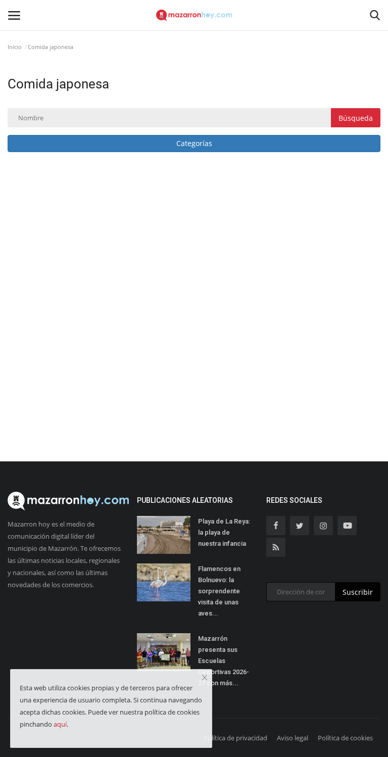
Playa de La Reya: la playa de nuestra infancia (224, 532)
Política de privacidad (235, 737)
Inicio (15, 47)
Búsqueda (355, 118)
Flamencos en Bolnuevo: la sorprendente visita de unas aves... (219, 591)
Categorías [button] (194, 143)
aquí (60, 724)
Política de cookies (345, 737)
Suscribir (358, 592)
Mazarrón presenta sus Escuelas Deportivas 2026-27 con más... (223, 661)
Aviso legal (292, 737)
